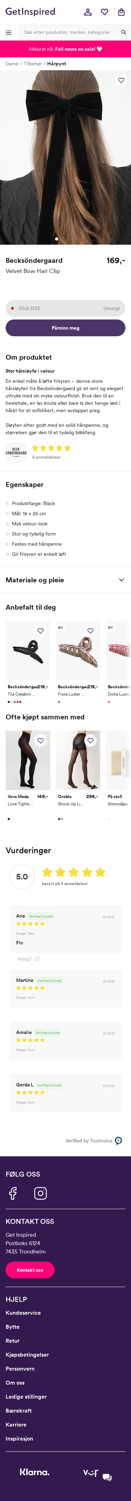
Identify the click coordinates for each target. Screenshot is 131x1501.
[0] (104, 12)
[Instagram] (41, 1193)
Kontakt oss (30, 1270)
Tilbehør (33, 63)
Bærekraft (19, 1410)
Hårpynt (56, 63)
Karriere (16, 1424)
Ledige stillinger (26, 1396)
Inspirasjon (19, 1438)
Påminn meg (65, 328)
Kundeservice (23, 1312)
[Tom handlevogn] (121, 12)
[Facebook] (13, 1193)
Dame (12, 63)
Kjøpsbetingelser (27, 1354)
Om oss (15, 1382)
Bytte (13, 1326)
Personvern (20, 1368)
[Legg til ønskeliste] (121, 80)
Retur (13, 1340)
